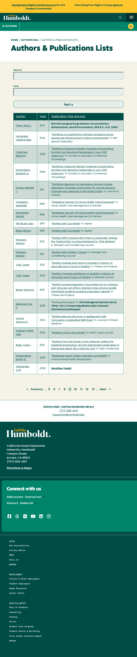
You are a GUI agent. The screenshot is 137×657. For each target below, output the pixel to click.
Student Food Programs (21, 626)
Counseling (15, 612)
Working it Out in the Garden (68, 333)
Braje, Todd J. (23, 345)
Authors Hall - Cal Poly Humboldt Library (68, 407)
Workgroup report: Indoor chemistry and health (79, 356)
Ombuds (12, 640)
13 (93, 389)
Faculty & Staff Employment (24, 578)
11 (81, 389)
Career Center (16, 593)
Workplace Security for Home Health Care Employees (83, 202)
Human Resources (18, 588)
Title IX (14, 559)
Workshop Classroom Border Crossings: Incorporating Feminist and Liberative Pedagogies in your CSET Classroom (82, 152)
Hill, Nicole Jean (24, 224)
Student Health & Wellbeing (24, 631)
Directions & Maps (19, 468)
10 (75, 389)
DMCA (11, 555)
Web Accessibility (19, 545)
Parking (13, 617)
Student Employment (19, 583)
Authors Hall (30, 40)
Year (16, 86)
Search (17, 70)
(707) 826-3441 (68, 411)
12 (87, 389)
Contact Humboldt (20, 503)
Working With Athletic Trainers (69, 252)
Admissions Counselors (24, 496)
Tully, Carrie (22, 265)
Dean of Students (18, 607)
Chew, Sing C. (24, 126)
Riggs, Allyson (23, 231)
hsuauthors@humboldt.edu (68, 415)
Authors (11, 26)
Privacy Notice (17, 550)
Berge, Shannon (25, 290)
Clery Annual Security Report (25, 636)
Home (14, 40)
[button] (120, 17)
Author (21, 116)
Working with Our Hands (66, 224)
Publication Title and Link (68, 116)
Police (12, 621)
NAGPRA (12, 564)
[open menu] (131, 17)
